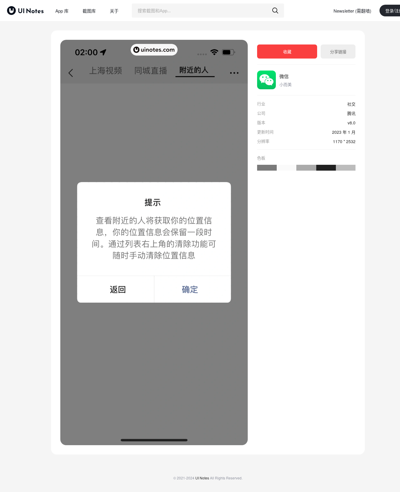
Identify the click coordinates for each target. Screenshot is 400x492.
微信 (284, 76)
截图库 (89, 11)
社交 (351, 104)
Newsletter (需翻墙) (352, 11)
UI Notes (202, 477)
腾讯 (351, 113)
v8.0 (351, 123)
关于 (114, 11)
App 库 (62, 11)
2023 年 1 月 (343, 132)
